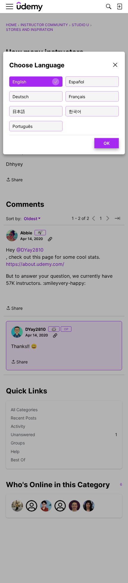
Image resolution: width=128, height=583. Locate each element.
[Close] (115, 65)
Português (22, 125)
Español (76, 81)
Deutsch (21, 96)
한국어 (75, 111)
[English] (30, 7)
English (19, 81)
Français (77, 96)
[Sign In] (119, 6)
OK (107, 143)
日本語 (19, 111)
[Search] (108, 6)
